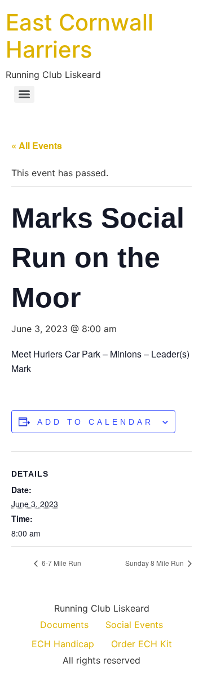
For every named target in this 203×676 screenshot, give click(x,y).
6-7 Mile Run (60, 563)
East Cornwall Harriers (79, 35)
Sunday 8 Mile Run (155, 563)
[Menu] (24, 94)
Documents (64, 624)
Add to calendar (95, 421)
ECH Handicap (63, 643)
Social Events (134, 624)
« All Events (36, 145)
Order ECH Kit (141, 643)
